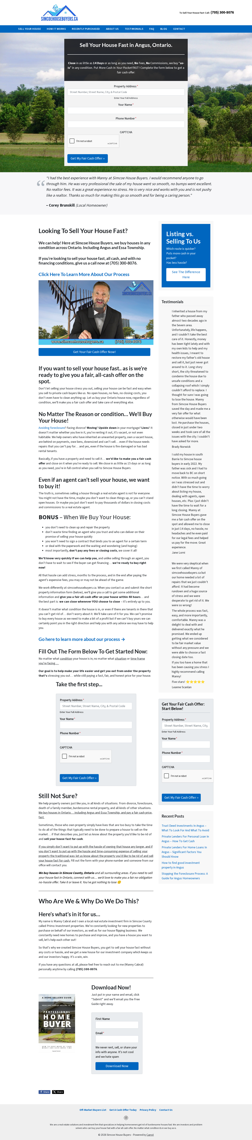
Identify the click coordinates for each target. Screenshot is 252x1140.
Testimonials (134, 29)
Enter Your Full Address (126, 98)
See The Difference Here (186, 274)
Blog (163, 29)
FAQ (151, 29)
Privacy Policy (148, 1110)
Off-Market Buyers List (93, 1110)
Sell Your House (29, 29)
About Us (112, 29)
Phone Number (126, 118)
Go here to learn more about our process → (82, 639)
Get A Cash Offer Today (123, 1110)
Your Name (126, 105)
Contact (179, 29)
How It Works (56, 29)
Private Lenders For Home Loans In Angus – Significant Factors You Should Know (184, 852)
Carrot (150, 1135)
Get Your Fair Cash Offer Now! (94, 351)
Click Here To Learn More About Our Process (84, 274)
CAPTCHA (126, 132)
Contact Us (165, 1110)
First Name (102, 1019)
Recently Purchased (86, 29)
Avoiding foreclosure (52, 428)
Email (99, 1033)
